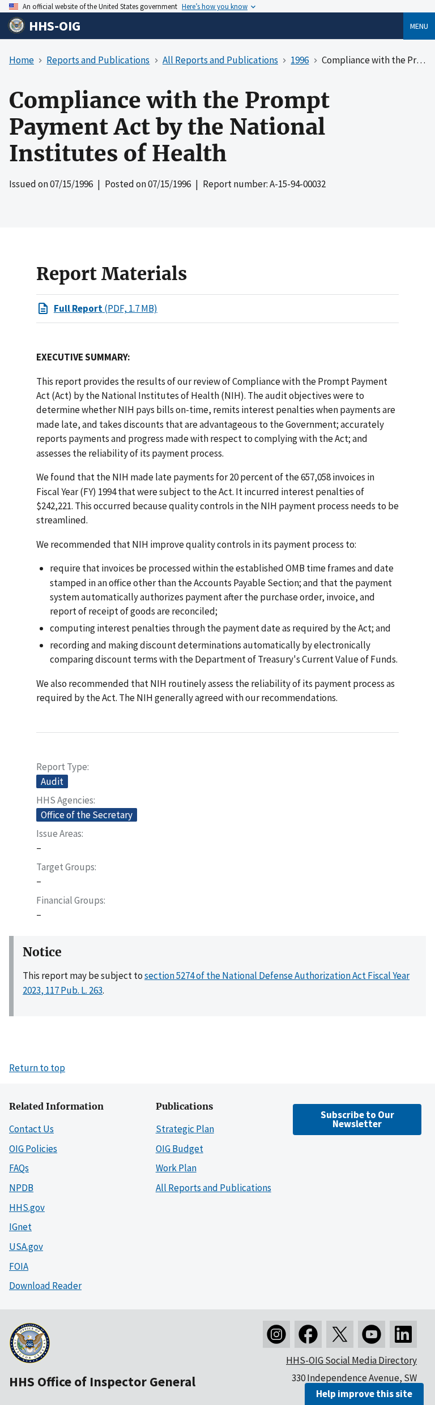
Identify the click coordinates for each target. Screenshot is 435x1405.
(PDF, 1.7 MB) (105, 308)
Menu (419, 26)
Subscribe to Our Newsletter (357, 1118)
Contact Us (31, 1129)
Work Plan (176, 1168)
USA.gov (26, 1246)
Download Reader (45, 1285)
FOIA (18, 1266)
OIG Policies (33, 1148)
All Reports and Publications (213, 1187)
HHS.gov (27, 1207)
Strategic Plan (185, 1129)
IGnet (20, 1227)
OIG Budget (179, 1148)
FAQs (19, 1168)
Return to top (37, 1068)
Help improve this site (364, 1393)
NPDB (21, 1187)
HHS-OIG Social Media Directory (351, 1360)
